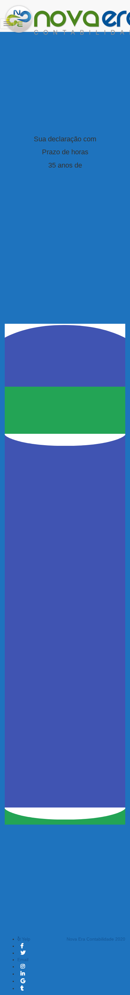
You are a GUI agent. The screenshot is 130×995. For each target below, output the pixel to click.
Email (22, 959)
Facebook (22, 947)
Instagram (23, 968)
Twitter (23, 954)
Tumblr (22, 990)
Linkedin (23, 975)
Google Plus (23, 983)
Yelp (26, 939)
